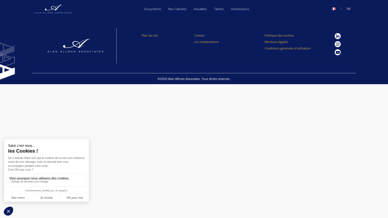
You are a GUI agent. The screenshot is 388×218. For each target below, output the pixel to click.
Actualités (200, 9)
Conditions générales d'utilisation (288, 48)
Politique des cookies (279, 35)
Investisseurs (240, 9)
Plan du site (150, 35)
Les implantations (206, 42)
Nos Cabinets (177, 9)
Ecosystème (152, 9)
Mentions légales (276, 42)
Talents (219, 9)
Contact (199, 35)
